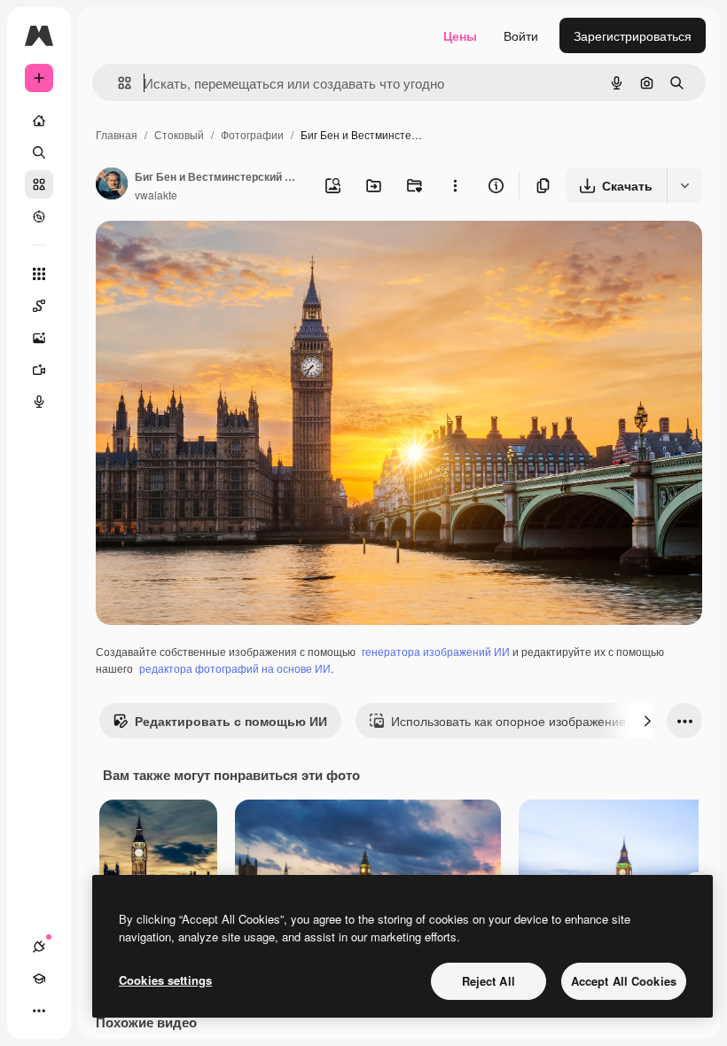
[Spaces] (39, 306)
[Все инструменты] (39, 274)
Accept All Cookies (623, 980)
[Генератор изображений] (39, 338)
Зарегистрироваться (633, 35)
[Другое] (39, 1010)
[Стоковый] (39, 184)
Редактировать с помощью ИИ (231, 721)
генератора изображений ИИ (436, 651)
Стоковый (179, 134)
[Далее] (647, 720)
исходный (214, 255)
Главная (116, 134)
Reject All (488, 980)
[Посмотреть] (39, 216)
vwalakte (156, 194)
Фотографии (252, 134)
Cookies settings (165, 980)
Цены (460, 35)
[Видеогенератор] (39, 369)
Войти (521, 35)
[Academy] (39, 978)
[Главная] (39, 120)
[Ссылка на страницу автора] (112, 185)
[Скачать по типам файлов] (684, 185)
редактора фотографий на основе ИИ (235, 667)
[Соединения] (39, 947)
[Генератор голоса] (39, 401)
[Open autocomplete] (117, 83)
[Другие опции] (455, 185)
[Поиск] (39, 152)
